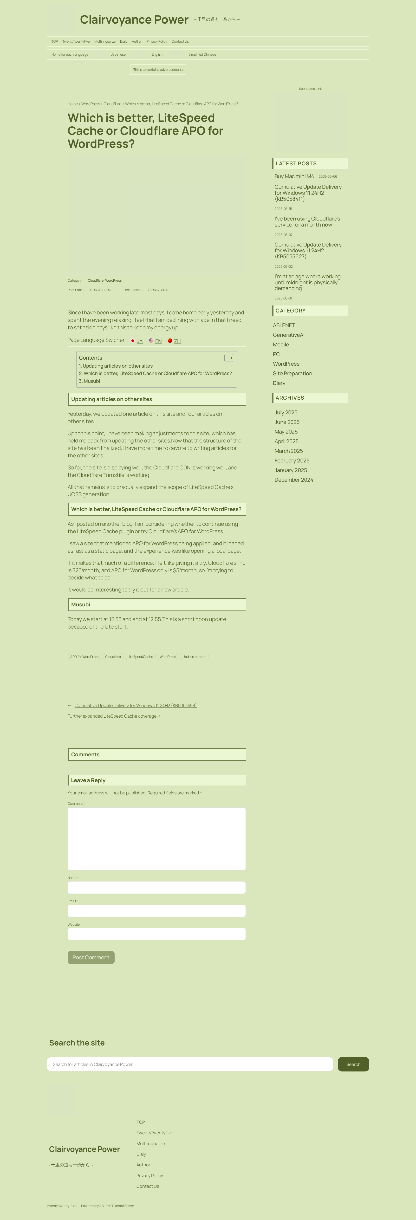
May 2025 (286, 431)
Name (73, 877)
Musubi (92, 381)
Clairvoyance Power (134, 19)
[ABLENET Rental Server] (310, 149)
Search (353, 1064)
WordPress (113, 280)
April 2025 (287, 441)
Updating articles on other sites (118, 366)
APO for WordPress (84, 656)
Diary (279, 383)
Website (74, 924)
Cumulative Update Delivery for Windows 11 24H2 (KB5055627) (308, 251)
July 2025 (286, 412)
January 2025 (291, 470)
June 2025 (287, 422)
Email (73, 901)
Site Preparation (292, 373)
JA (140, 341)
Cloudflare (96, 280)
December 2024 (294, 479)
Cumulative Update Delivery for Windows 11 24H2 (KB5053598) (136, 705)
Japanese (118, 54)
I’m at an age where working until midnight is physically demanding (308, 282)
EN (158, 341)
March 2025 (289, 450)
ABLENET (284, 325)
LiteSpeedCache (140, 656)
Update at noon (194, 656)
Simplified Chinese (202, 54)
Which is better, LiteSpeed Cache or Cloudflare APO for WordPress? (158, 373)
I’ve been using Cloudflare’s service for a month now (307, 222)
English (157, 54)
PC (276, 354)
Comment (76, 803)
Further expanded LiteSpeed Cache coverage (112, 716)
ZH (177, 341)
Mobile (281, 344)
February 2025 (292, 460)
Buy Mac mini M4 (294, 176)
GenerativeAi (289, 334)
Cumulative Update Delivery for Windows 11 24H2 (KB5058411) (308, 193)
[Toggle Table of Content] (226, 358)
